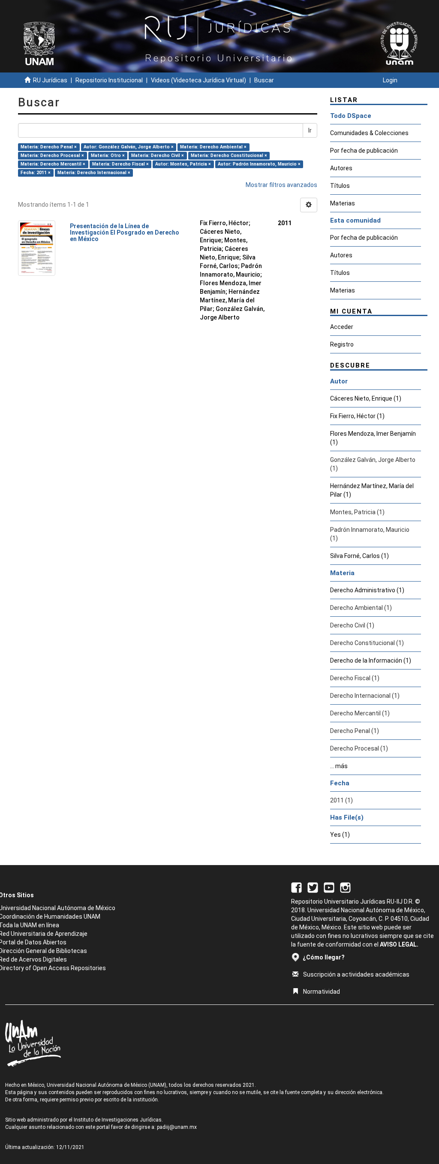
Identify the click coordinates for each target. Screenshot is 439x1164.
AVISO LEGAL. (399, 944)
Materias (342, 203)
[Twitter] (312, 887)
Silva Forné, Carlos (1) (359, 555)
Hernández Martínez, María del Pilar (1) (372, 490)
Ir (310, 130)
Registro (342, 344)
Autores (341, 168)
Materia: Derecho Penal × (49, 147)
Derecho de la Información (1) (370, 660)
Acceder (341, 326)
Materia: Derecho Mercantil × (53, 164)
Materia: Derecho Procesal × (52, 155)
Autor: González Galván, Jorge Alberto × (129, 147)
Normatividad (321, 991)
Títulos (340, 185)
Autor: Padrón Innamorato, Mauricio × (259, 164)
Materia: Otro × (108, 155)
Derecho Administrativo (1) (367, 590)
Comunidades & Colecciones (369, 133)
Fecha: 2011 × (36, 172)
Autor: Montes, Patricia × (183, 164)
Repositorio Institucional (109, 80)
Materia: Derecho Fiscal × (120, 164)
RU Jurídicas (50, 80)
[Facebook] (296, 887)
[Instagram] (345, 887)
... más (339, 766)
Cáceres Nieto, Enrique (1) (365, 398)
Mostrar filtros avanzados (281, 184)
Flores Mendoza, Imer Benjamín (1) (373, 438)
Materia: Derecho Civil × (157, 155)
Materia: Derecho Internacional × (93, 172)
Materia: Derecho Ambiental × (213, 147)
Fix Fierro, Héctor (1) (357, 416)
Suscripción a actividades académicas (356, 974)
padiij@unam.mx (177, 1127)
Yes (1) (340, 834)
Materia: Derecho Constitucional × (229, 155)
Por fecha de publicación (364, 150)
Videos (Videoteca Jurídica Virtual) (198, 80)
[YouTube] (329, 887)
